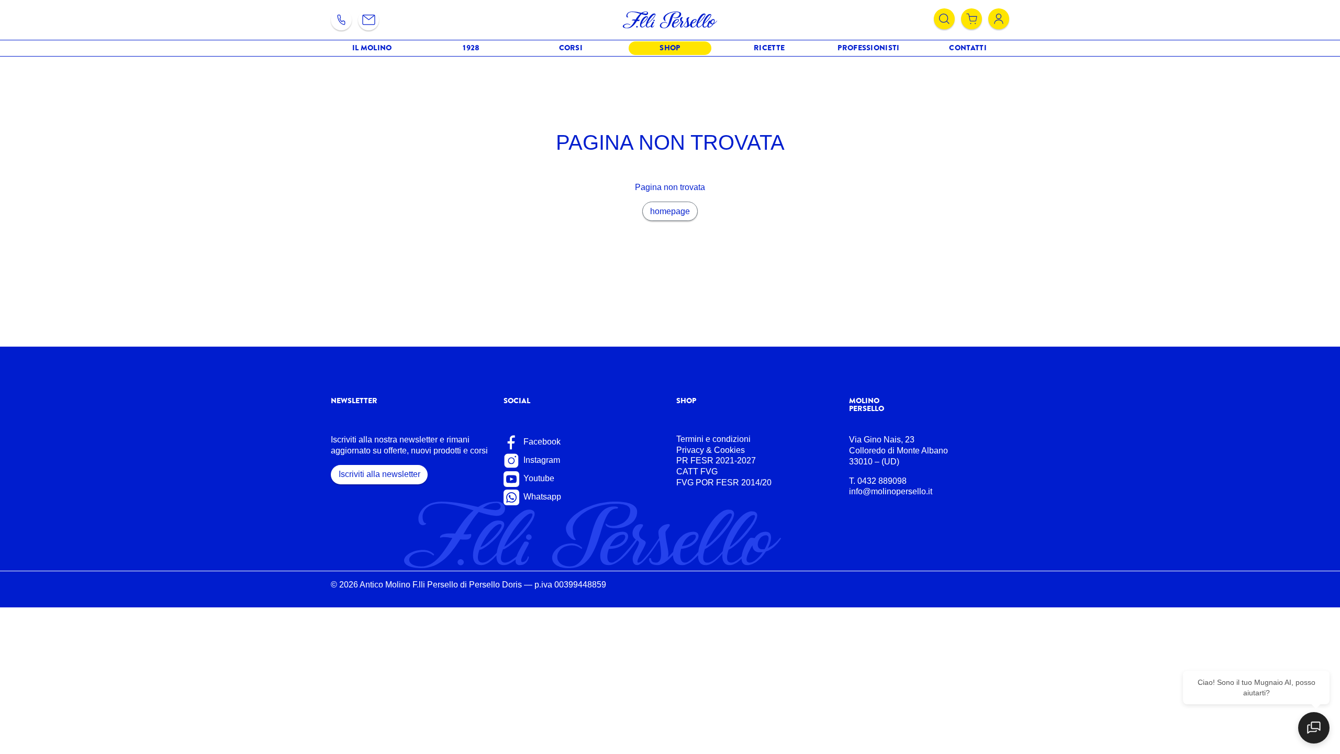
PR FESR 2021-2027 (716, 460)
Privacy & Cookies (710, 450)
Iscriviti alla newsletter (379, 474)
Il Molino (372, 47)
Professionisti (868, 47)
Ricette (769, 47)
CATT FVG (697, 471)
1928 (471, 47)
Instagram (540, 460)
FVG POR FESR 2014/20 (724, 482)
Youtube (537, 478)
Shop (670, 47)
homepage (670, 211)
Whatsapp (541, 496)
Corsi (571, 47)
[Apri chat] (1314, 728)
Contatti (967, 47)
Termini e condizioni (713, 439)
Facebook (541, 441)
